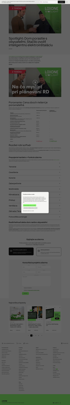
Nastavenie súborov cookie (28, 210)
